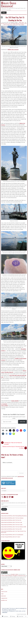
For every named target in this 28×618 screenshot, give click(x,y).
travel (11, 24)
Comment (21, 473)
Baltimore (3, 23)
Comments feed (4, 598)
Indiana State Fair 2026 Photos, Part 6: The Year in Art (11, 520)
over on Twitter (4, 405)
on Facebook (4, 404)
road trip (5, 24)
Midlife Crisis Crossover (13, 49)
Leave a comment (21, 24)
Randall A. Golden (14, 22)
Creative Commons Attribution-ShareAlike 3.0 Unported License (13, 575)
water (17, 24)
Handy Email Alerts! (5, 501)
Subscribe (22, 421)
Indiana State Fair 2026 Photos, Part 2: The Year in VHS (11, 529)
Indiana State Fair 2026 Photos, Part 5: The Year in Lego (11, 522)
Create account (4, 591)
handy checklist (14, 400)
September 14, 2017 (4, 22)
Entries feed (3, 595)
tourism (8, 24)
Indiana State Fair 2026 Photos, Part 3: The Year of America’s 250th (13, 526)
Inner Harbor (13, 23)
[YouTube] (12, 497)
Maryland (17, 23)
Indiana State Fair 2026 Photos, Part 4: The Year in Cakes (11, 524)
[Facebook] (5, 497)
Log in (2, 593)
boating (6, 23)
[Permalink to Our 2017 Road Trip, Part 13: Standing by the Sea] (2, 17)
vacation (14, 24)
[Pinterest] (10, 497)
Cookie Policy (4, 612)
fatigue (9, 23)
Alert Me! (4, 509)
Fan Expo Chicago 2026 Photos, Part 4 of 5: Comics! (10, 536)
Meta (20, 22)
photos (25, 23)
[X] (2, 497)
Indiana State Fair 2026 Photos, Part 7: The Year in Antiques (12, 518)
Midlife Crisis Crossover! (8, 4)
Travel (23, 22)
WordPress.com (4, 600)
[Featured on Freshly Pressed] (8, 484)
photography (22, 23)
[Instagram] (7, 497)
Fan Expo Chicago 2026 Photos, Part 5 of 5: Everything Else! (12, 534)
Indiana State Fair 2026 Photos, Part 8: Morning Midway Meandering (14, 515)
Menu (4, 12)
